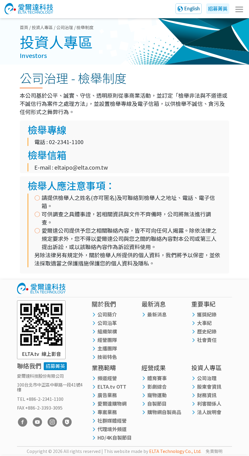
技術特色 (107, 356)
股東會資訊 (209, 386)
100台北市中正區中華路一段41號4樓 (50, 387)
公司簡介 (107, 314)
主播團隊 (107, 348)
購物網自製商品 (164, 412)
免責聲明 (214, 451)
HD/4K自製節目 (114, 437)
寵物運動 (157, 395)
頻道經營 (107, 378)
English (192, 8)
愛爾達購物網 (112, 403)
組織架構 (107, 331)
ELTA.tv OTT (111, 386)
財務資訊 (207, 395)
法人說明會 (209, 412)
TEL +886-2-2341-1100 (40, 399)
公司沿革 (107, 322)
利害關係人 (209, 403)
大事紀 (204, 322)
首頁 (24, 27)
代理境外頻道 (112, 429)
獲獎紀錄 (207, 314)
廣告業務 (107, 395)
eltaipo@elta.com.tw (81, 167)
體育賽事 (157, 378)
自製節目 (157, 403)
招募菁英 (217, 8)
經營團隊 (107, 339)
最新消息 (157, 314)
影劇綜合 (157, 386)
